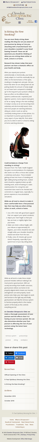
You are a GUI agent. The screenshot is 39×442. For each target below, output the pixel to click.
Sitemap (23, 435)
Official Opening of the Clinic (14, 375)
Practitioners (10, 425)
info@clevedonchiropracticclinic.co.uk (19, 7)
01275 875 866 (19, 5)
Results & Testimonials (12, 422)
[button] (19, 22)
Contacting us (19, 427)
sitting (16, 340)
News (31, 425)
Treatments (20, 425)
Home (12, 420)
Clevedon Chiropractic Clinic (17, 312)
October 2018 (9, 401)
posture (8, 340)
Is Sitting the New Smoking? (14, 384)
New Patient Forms (27, 422)
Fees (26, 425)
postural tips (23, 336)
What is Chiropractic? (22, 420)
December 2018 (9, 396)
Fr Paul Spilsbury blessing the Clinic (17, 379)
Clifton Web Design (26, 439)
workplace (24, 340)
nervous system (11, 336)
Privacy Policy (31, 435)
